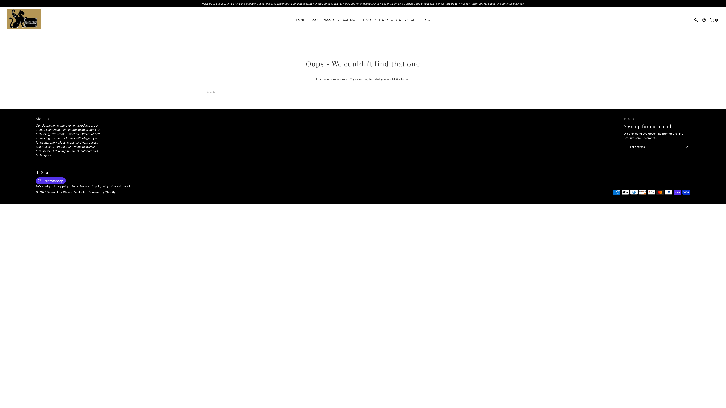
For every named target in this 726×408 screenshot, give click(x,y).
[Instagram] (47, 172)
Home (300, 20)
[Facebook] (37, 172)
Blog (426, 20)
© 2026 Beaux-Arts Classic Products (61, 192)
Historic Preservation (397, 20)
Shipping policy (100, 186)
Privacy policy (61, 186)
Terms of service (80, 186)
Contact (350, 20)
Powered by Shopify (102, 192)
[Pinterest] (42, 172)
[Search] (696, 20)
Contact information (121, 186)
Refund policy (43, 186)
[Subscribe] (685, 146)
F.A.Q (367, 20)
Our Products (323, 20)
